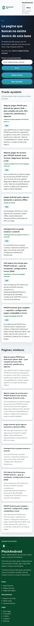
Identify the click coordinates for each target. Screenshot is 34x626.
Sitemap (6, 621)
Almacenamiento (9, 603)
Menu (29, 8)
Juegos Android (8, 588)
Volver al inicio (17, 75)
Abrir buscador (17, 82)
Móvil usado (7, 601)
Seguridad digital (9, 591)
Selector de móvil (9, 598)
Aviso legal (7, 611)
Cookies (6, 616)
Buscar (17, 68)
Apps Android (8, 586)
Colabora (6, 619)
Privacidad (7, 614)
